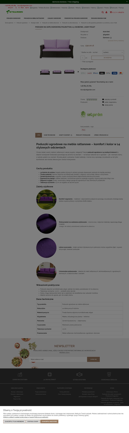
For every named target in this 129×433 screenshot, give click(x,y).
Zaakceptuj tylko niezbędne (14, 421)
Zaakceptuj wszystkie (49, 421)
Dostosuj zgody (32, 421)
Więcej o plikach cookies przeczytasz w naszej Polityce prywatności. (25, 417)
